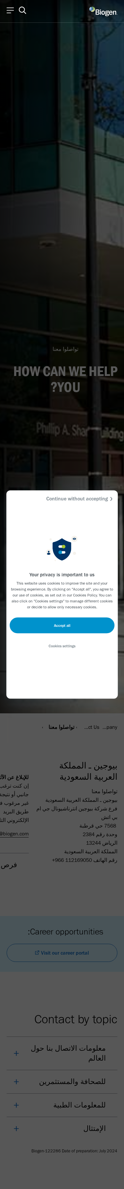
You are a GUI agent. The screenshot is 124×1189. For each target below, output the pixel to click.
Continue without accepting (77, 498)
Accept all (62, 625)
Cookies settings (62, 646)
